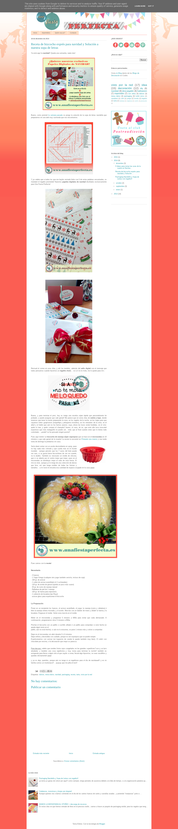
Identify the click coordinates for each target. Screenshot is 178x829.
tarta (78, 675)
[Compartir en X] (46, 671)
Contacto (73, 33)
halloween (142, 91)
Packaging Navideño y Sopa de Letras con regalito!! (127, 178)
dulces (41, 675)
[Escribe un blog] (43, 671)
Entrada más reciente (41, 753)
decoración (125, 88)
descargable (128, 91)
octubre (119, 183)
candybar (114, 98)
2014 (116, 160)
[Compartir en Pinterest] (51, 671)
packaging (66, 675)
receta (73, 675)
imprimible (119, 93)
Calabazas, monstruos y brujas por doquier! (55, 791)
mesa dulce (49, 675)
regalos (144, 98)
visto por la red (86, 675)
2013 (116, 194)
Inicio (35, 33)
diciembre (120, 163)
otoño (136, 101)
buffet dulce (140, 96)
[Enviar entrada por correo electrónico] (36, 671)
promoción (144, 101)
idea (144, 84)
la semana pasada (55, 115)
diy (141, 88)
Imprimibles (46, 33)
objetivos (129, 101)
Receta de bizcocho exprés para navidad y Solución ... (127, 173)
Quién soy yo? (60, 33)
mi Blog (119, 73)
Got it (151, 6)
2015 (116, 157)
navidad (58, 675)
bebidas (122, 101)
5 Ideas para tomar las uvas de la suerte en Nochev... (128, 167)
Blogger (102, 824)
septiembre (120, 186)
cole (122, 98)
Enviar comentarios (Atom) (74, 761)
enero (118, 190)
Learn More (140, 6)
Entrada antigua (99, 753)
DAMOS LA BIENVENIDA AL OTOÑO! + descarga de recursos (63, 804)
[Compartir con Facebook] (48, 671)
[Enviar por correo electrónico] (41, 671)
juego (129, 98)
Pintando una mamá (89, 439)
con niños (132, 94)
